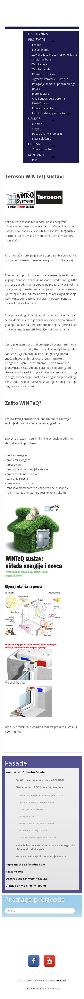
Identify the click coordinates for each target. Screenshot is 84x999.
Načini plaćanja (41, 138)
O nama (37, 124)
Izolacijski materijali (31, 809)
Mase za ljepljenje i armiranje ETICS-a (41, 795)
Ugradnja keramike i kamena (50, 79)
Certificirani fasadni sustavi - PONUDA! (40, 780)
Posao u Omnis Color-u (47, 133)
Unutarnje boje (41, 59)
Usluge (34, 119)
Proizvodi (36, 39)
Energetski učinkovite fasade (25, 772)
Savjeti (36, 129)
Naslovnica (38, 34)
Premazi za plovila (43, 74)
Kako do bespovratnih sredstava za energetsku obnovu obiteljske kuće (45, 847)
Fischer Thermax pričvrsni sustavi (38, 837)
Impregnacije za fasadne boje (25, 864)
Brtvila (36, 89)
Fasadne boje (40, 50)
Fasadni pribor (27, 816)
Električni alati (40, 103)
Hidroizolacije (40, 93)
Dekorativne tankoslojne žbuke (36, 802)
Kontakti (36, 155)
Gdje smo (35, 144)
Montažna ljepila (42, 108)
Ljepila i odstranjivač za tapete (51, 113)
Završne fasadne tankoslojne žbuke (54, 54)
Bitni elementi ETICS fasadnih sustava (39, 787)
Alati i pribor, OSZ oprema (48, 98)
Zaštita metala (41, 69)
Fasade (36, 45)
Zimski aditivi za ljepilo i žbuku (37, 823)
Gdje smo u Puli (42, 149)
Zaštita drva (39, 64)
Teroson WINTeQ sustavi (33, 830)
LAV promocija (52, 988)
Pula (35, 160)
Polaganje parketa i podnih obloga (53, 84)
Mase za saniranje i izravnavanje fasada (41, 856)
